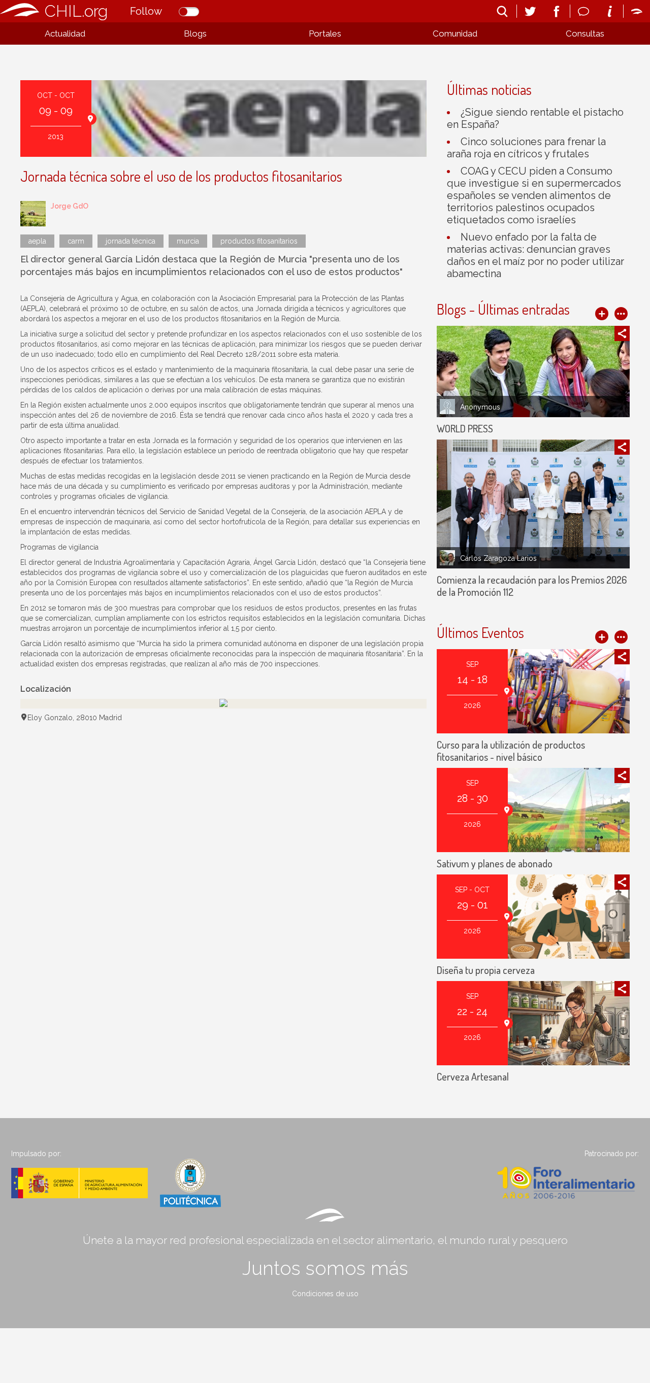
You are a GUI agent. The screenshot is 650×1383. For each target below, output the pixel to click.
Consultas (585, 33)
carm (76, 241)
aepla (37, 241)
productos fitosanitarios (259, 241)
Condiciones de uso (325, 1294)
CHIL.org (76, 11)
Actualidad (65, 33)
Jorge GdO (69, 206)
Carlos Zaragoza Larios (498, 558)
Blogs (195, 33)
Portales (325, 33)
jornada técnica (130, 241)
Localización (45, 689)
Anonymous (480, 407)
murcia (188, 241)
